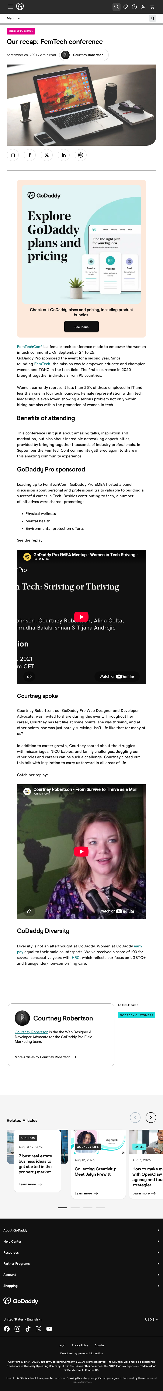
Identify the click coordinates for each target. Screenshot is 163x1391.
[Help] (134, 7)
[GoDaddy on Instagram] (17, 1331)
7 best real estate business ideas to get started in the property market (35, 1163)
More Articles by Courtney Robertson (42, 1057)
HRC (76, 957)
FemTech (42, 364)
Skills (139, 1146)
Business (28, 1138)
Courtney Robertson (88, 55)
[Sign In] (143, 7)
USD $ (150, 1319)
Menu (11, 18)
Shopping (10, 1286)
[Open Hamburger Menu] (8, 7)
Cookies (99, 1345)
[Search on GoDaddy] (152, 18)
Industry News (22, 31)
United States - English (20, 1319)
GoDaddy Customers (136, 1015)
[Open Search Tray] (116, 7)
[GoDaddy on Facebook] (6, 1331)
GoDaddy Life (88, 1146)
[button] (62, 1207)
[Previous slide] (135, 1117)
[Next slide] (151, 1117)
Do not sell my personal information (81, 1353)
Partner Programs (16, 1263)
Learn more (27, 1184)
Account (9, 1274)
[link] (30, 155)
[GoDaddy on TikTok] (28, 1331)
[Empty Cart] (152, 7)
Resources (11, 1252)
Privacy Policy (80, 1345)
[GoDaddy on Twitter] (38, 1331)
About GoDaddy (15, 1230)
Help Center (12, 1241)
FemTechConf (29, 346)
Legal (62, 1345)
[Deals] (125, 7)
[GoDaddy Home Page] (21, 1301)
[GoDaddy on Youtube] (49, 1331)
